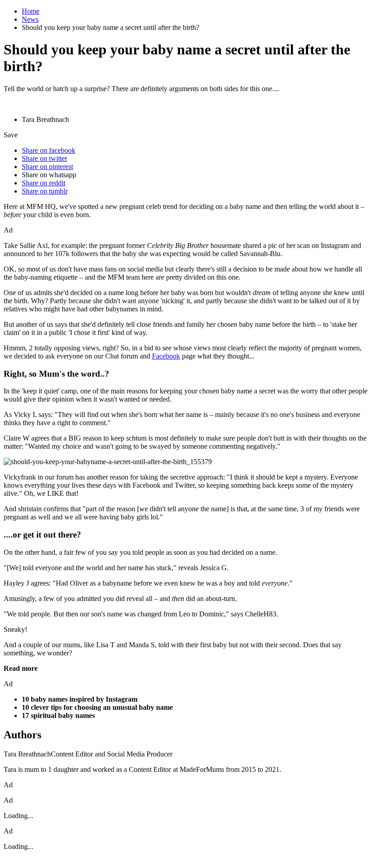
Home (30, 11)
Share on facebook (48, 150)
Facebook (166, 356)
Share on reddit (43, 183)
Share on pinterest (47, 166)
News (30, 19)
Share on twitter (44, 158)
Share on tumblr (45, 191)
